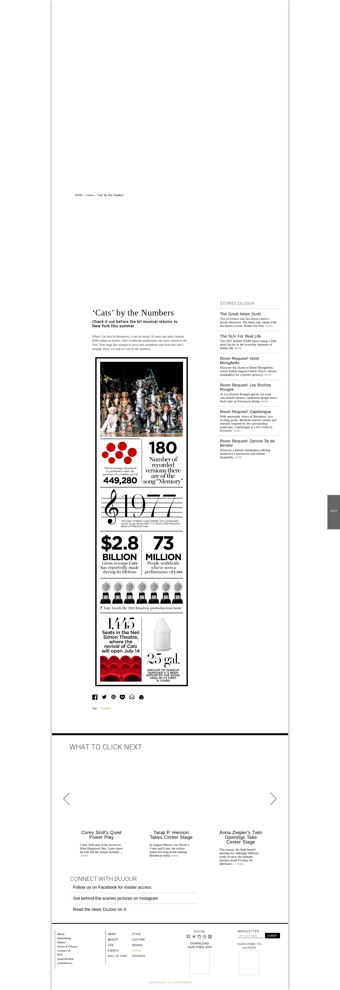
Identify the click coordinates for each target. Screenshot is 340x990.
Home (79, 195)
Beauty (113, 939)
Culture (90, 195)
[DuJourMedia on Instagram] (199, 937)
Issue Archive (65, 958)
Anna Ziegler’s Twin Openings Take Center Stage (240, 837)
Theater (105, 708)
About (60, 934)
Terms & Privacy (67, 946)
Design (137, 945)
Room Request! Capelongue (245, 411)
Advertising (64, 938)
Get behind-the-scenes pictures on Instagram (115, 898)
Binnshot (138, 956)
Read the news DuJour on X (100, 909)
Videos (61, 942)
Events (113, 950)
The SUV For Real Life (240, 336)
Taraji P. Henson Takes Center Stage (171, 835)
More (269, 326)
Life (111, 945)
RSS (60, 954)
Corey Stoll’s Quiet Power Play (101, 835)
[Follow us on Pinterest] (204, 937)
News (112, 934)
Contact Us (64, 950)
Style (136, 934)
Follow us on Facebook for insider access (112, 887)
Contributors (64, 963)
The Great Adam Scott (240, 314)
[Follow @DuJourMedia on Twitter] (194, 937)
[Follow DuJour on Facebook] (188, 937)
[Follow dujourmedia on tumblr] (210, 937)
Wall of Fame (117, 956)
